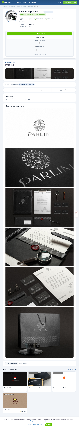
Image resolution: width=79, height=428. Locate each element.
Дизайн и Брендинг (10, 62)
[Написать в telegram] (39, 43)
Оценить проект (12, 363)
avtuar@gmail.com (40, 46)
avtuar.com (40, 50)
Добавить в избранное (40, 40)
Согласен (48, 424)
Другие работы (64, 90)
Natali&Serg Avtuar (28, 11)
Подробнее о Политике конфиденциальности (42, 421)
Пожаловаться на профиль (39, 54)
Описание (15, 90)
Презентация (39, 90)
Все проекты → (72, 369)
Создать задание (39, 37)
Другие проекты (10, 369)
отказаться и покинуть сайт (35, 424)
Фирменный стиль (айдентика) (26, 84)
